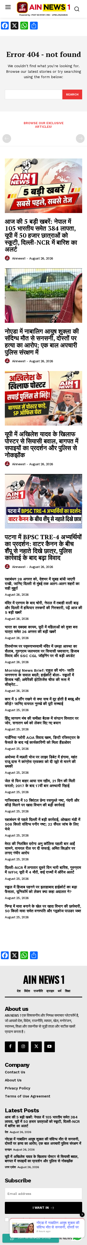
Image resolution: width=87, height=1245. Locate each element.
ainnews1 (18, 258)
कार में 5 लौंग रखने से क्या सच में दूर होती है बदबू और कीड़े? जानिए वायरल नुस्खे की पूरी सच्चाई (42, 701)
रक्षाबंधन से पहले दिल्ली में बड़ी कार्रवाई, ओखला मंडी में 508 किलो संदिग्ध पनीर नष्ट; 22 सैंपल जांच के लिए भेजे (42, 824)
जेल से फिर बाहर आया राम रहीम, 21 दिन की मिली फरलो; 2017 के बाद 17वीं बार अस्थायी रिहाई (40, 783)
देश (6, 1132)
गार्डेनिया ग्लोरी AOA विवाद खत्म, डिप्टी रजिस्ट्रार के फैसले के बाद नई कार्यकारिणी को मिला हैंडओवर (42, 739)
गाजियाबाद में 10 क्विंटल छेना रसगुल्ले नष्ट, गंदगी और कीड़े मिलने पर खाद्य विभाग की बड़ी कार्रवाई (42, 802)
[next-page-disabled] (80, 138)
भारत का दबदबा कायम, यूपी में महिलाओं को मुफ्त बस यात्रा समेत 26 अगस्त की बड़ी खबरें (41, 629)
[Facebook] (10, 1046)
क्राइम (8, 1149)
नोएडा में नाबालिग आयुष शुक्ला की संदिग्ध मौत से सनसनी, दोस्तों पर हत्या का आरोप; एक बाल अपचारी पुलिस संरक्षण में (42, 341)
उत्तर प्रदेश (10, 1167)
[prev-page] (6, 138)
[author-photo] (8, 258)
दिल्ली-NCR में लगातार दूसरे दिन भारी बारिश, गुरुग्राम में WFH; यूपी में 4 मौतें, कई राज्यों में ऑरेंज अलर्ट (43, 869)
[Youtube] (49, 1046)
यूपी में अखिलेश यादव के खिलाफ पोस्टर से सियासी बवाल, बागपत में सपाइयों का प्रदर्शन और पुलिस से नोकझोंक (41, 444)
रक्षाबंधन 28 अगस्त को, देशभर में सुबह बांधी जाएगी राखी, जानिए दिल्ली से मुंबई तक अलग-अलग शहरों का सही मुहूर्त (42, 584)
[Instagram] (23, 1046)
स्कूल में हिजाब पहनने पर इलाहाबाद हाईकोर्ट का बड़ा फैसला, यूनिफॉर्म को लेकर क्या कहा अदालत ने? (41, 889)
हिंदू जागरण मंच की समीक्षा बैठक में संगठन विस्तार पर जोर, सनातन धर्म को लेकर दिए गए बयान (42, 720)
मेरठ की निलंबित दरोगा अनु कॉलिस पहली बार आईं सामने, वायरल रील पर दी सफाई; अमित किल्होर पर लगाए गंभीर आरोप (40, 848)
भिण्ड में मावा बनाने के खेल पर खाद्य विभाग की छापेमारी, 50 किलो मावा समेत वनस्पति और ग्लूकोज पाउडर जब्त (43, 908)
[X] (36, 1046)
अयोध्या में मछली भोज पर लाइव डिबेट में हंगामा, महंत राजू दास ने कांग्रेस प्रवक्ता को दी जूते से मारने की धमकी (41, 762)
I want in (41, 1207)
